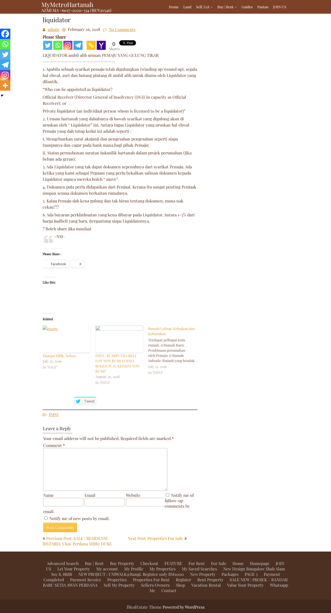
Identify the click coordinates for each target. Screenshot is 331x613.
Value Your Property (245, 585)
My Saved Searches (199, 568)
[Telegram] (77, 45)
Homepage (259, 563)
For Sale (218, 563)
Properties (117, 579)
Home (174, 6)
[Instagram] (67, 45)
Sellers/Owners (155, 585)
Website (133, 495)
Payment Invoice (85, 579)
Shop (180, 585)
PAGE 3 (251, 574)
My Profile (133, 568)
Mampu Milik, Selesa (59, 355)
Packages (230, 574)
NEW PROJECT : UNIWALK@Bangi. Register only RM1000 (131, 574)
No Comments (122, 29)
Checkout (149, 563)
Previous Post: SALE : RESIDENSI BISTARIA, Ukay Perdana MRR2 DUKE (77, 541)
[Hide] (2, 95)
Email (90, 495)
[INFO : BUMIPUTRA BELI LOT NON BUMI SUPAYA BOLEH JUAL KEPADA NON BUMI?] (119, 339)
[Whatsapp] (57, 45)
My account (107, 568)
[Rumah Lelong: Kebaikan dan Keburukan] (174, 351)
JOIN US (279, 6)
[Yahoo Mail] (101, 45)
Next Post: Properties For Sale (155, 538)
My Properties (162, 568)
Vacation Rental (206, 585)
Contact (168, 590)
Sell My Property (119, 585)
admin (53, 29)
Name (48, 495)
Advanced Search (63, 563)
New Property (202, 574)
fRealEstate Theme (145, 607)
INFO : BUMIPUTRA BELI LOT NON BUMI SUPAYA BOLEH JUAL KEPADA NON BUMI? (117, 363)
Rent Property (210, 579)
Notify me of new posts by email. (79, 518)
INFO (53, 414)
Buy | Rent (225, 6)
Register (183, 579)
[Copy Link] (91, 45)
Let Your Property (73, 568)
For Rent (197, 563)
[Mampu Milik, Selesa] (66, 339)
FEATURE (173, 563)
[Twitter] (47, 45)
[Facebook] (5, 34)
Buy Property (122, 563)
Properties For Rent (151, 579)
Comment (54, 445)
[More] (5, 85)
